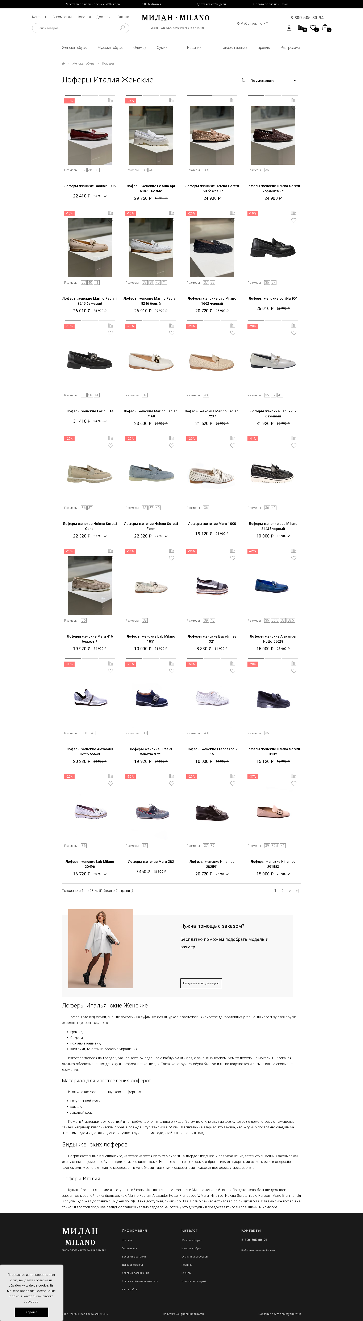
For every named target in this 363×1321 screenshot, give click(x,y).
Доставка (104, 17)
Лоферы (108, 63)
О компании (62, 17)
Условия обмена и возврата (140, 1281)
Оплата (123, 17)
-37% (252, 776)
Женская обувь (74, 47)
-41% (252, 438)
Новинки (194, 47)
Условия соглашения (136, 1273)
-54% (130, 551)
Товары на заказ (234, 47)
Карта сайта (129, 1289)
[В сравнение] (110, 101)
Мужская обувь (110, 47)
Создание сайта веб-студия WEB (279, 1314)
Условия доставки (134, 1256)
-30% (191, 551)
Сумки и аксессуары (195, 1256)
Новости (84, 17)
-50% (191, 664)
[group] (90, 129)
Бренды (264, 47)
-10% (69, 101)
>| (297, 890)
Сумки (162, 47)
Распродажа (290, 47)
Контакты (40, 17)
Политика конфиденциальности (183, 1314)
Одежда (139, 47)
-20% (191, 213)
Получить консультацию (201, 983)
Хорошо (31, 1312)
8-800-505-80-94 (307, 17)
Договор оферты (132, 1264)
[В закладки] (110, 108)
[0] (301, 29)
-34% (130, 101)
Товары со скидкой (194, 1281)
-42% (252, 551)
